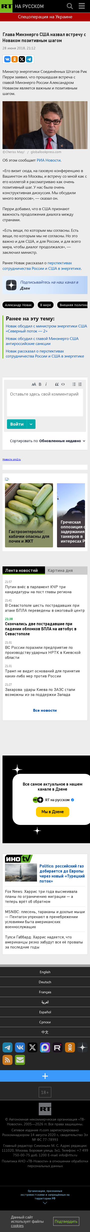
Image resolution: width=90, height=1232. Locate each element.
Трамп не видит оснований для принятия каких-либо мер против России (42, 673)
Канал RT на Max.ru (45, 1047)
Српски (45, 1022)
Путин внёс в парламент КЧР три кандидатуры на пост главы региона (38, 589)
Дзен (25, 288)
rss (7, 1060)
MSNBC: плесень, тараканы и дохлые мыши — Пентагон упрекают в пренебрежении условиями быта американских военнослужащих (45, 919)
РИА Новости (48, 160)
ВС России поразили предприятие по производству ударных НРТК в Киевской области (42, 652)
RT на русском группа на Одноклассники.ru (70, 1047)
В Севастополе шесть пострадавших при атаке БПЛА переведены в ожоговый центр (45, 607)
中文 (45, 1032)
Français (45, 992)
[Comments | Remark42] (45, 413)
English (45, 971)
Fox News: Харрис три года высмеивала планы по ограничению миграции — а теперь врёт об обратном (41, 896)
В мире (45, 305)
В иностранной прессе (19, 859)
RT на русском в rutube (57, 1047)
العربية (45, 1002)
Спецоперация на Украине (45, 17)
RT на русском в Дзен (83, 1047)
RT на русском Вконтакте (20, 1047)
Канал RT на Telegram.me (7, 1047)
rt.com (44, 1130)
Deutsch (45, 981)
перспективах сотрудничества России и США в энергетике (41, 265)
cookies (17, 1225)
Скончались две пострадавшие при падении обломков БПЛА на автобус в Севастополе (40, 628)
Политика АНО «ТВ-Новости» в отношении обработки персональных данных (45, 1163)
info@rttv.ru (68, 1155)
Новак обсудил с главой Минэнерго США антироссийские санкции (42, 341)
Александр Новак (18, 305)
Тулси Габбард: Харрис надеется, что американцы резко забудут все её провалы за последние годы (44, 941)
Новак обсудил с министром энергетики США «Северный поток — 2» (46, 328)
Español (45, 1012)
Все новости (45, 710)
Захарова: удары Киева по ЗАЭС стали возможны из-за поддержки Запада (40, 692)
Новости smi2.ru (11, 459)
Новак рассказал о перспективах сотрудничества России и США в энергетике (45, 353)
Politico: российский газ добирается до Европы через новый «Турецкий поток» (62, 873)
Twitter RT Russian (33, 1047)
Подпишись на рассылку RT (20, 1060)
